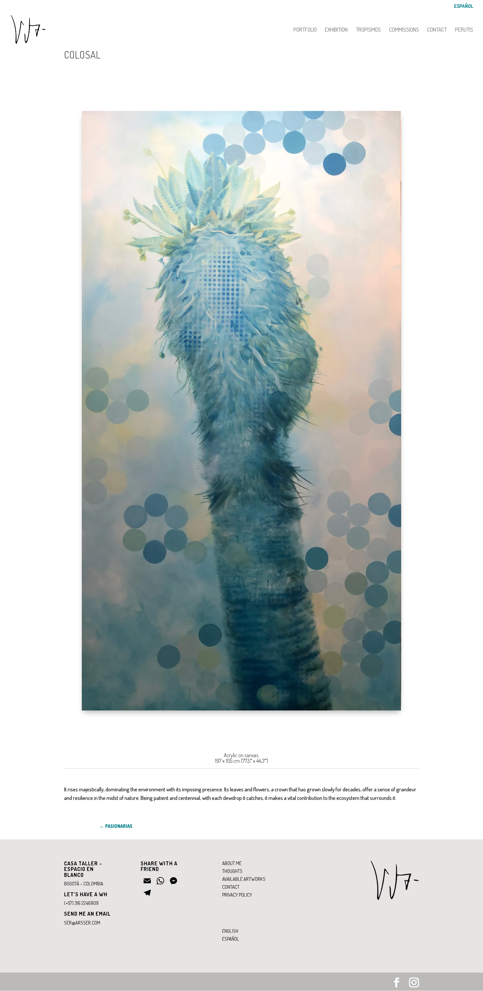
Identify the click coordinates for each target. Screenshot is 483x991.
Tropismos (368, 30)
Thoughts (232, 871)
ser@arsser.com (82, 923)
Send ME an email (87, 913)
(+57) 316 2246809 (81, 903)
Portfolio (305, 30)
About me (232, 863)
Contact (437, 30)
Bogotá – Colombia (83, 883)
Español (463, 6)
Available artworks (243, 879)
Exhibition (336, 30)
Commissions (404, 30)
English (230, 931)
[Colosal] (241, 710)
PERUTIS (464, 30)
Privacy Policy (237, 895)
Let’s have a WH (85, 894)
